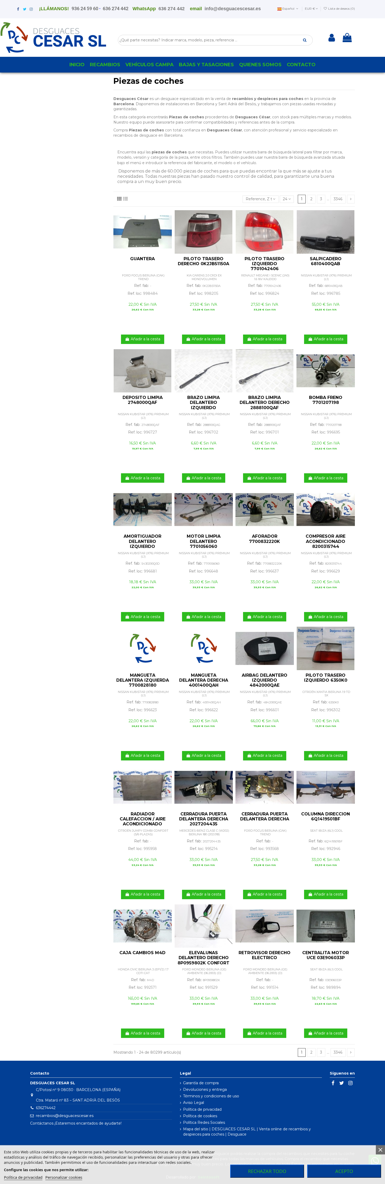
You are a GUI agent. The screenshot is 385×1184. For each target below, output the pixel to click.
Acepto (344, 1171)
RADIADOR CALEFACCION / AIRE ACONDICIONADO (143, 818)
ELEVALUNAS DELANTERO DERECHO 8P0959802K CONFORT (203, 957)
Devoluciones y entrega (205, 1089)
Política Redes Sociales (204, 1122)
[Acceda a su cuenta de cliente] (332, 37)
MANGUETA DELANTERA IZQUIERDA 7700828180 (142, 680)
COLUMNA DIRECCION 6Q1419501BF (325, 816)
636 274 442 (115, 8)
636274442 (46, 1107)
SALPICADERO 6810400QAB (326, 261)
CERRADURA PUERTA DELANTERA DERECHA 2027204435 (203, 818)
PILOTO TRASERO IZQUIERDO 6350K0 (325, 678)
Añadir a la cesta (145, 339)
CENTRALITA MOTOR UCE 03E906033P (325, 955)
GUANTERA (142, 258)
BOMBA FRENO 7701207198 (325, 400)
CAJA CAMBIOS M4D (142, 952)
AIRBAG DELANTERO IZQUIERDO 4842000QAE (264, 680)
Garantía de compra (201, 1083)
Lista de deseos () (341, 8)
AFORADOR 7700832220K (264, 539)
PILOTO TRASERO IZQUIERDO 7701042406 (264, 263)
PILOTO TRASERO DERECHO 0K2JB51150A (203, 261)
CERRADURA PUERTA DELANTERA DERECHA (264, 816)
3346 (338, 199)
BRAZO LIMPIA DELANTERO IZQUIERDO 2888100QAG (203, 405)
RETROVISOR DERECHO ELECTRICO (264, 955)
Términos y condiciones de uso (211, 1096)
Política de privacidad (202, 1109)
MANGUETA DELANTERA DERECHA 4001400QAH (203, 680)
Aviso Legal (193, 1102)
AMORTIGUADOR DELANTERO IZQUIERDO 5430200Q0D (142, 544)
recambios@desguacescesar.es (65, 1115)
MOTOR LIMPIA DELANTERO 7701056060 (204, 541)
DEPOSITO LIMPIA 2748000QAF (143, 400)
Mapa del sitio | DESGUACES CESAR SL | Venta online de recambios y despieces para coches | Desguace (247, 1132)
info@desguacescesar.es (233, 8)
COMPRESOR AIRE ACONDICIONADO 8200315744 (325, 541)
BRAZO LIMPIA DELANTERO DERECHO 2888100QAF (265, 402)
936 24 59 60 (85, 8)
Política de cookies (200, 1116)
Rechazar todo (267, 1171)
